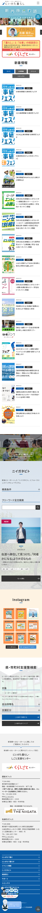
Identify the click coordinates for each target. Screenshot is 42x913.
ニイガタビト (6, 870)
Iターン (17, 569)
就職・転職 (5, 569)
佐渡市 (26, 569)
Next (41, 32)
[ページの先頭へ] (38, 907)
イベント (33, 71)
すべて (9, 71)
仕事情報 (21, 71)
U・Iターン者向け (10, 693)
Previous (1, 32)
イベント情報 (6, 866)
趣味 (22, 569)
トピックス (21, 76)
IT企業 (11, 569)
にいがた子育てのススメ (10, 887)
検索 (38, 507)
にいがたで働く (7, 857)
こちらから (10, 796)
